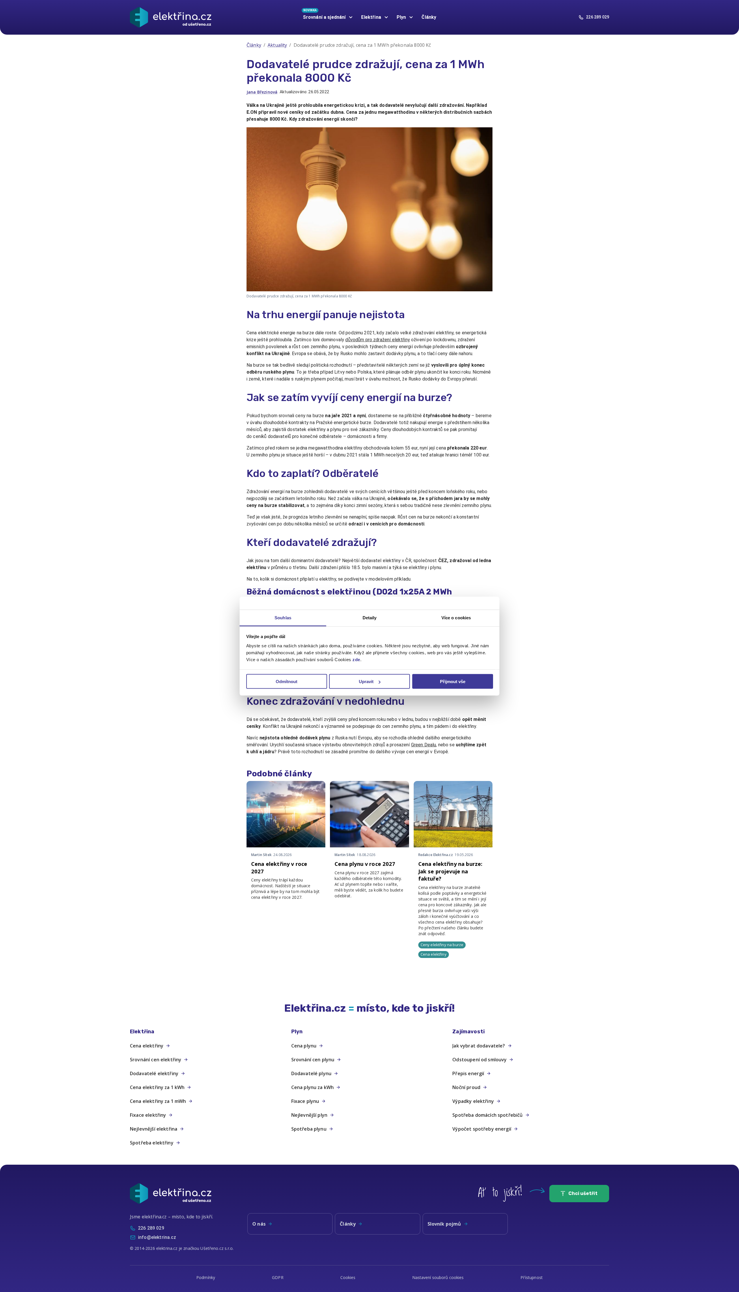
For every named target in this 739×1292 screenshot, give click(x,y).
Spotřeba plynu (308, 1129)
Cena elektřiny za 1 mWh (158, 1101)
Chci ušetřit (583, 1193)
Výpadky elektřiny (473, 1101)
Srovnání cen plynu (313, 1059)
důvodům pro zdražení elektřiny (377, 339)
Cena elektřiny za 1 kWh (157, 1087)
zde (356, 659)
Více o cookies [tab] (456, 617)
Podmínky (205, 1277)
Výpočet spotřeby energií (481, 1129)
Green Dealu (423, 744)
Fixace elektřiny (148, 1115)
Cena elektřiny (146, 1046)
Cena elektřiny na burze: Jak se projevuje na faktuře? (450, 871)
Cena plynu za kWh (312, 1087)
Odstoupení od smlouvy (479, 1059)
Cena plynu (304, 1046)
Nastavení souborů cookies (438, 1277)
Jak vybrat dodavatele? (478, 1046)
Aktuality (277, 45)
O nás (259, 1224)
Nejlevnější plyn (309, 1115)
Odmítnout (286, 681)
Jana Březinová (262, 92)
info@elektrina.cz (157, 1237)
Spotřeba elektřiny (151, 1143)
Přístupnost (531, 1277)
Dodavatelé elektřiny (154, 1073)
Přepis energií (468, 1073)
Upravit (366, 681)
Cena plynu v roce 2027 (365, 863)
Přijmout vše (452, 681)
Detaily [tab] (370, 617)
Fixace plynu (305, 1101)
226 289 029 (597, 17)
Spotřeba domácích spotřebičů (487, 1115)
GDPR (277, 1277)
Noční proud (466, 1087)
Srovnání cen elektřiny (155, 1059)
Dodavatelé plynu (311, 1073)
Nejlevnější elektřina (153, 1129)
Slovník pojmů (444, 1224)
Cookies (348, 1277)
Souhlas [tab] (283, 617)
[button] (208, 1031)
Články (428, 17)
